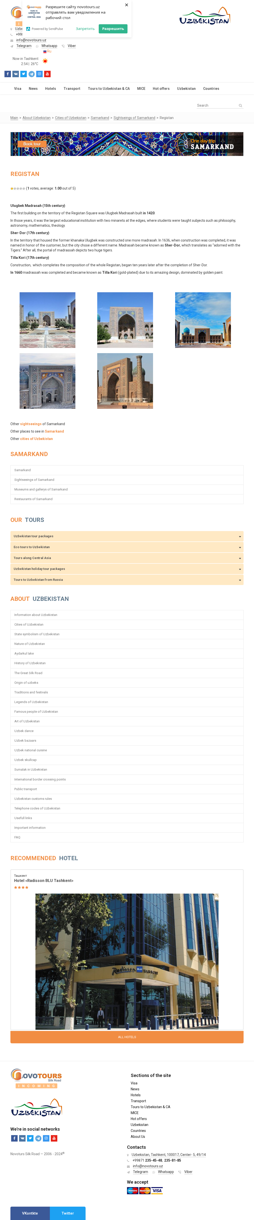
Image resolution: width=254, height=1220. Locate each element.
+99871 (147, 1160)
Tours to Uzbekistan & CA (109, 89)
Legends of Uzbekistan (31, 702)
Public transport (25, 789)
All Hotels (127, 1037)
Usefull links (23, 818)
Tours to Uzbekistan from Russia (38, 580)
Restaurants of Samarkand (33, 499)
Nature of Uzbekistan (29, 644)
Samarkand (22, 470)
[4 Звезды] (20, 188)
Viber (72, 46)
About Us (138, 1137)
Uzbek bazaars (25, 740)
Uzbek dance (23, 731)
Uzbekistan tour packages (33, 536)
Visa (17, 89)
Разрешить (113, 28)
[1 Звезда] (11, 188)
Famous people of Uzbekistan (36, 711)
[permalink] (127, 950)
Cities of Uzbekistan (28, 624)
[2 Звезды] (14, 188)
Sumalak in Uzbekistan (30, 769)
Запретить (85, 28)
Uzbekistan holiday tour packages (39, 569)
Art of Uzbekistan (27, 721)
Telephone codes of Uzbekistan (37, 808)
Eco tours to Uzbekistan (32, 547)
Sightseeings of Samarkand (34, 480)
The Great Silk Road (28, 673)
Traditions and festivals (31, 692)
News (33, 89)
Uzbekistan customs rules (33, 799)
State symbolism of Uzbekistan (37, 634)
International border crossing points (40, 779)
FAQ (17, 837)
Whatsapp (49, 46)
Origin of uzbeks (26, 682)
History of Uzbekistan (30, 663)
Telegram (24, 46)
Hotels (50, 89)
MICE (141, 89)
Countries (211, 89)
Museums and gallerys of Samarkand (41, 489)
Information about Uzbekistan (35, 615)
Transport (72, 89)
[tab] (30, 1213)
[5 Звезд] (23, 188)
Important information (30, 828)
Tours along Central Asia (32, 558)
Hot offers (161, 89)
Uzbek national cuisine (30, 750)
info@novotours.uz (31, 40)
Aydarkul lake (24, 653)
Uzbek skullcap (25, 760)
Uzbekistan (186, 89)
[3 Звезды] (17, 188)
